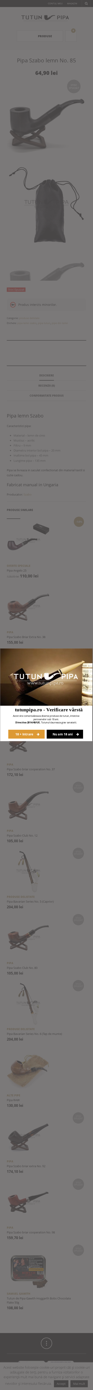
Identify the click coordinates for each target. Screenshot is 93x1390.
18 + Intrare (24, 734)
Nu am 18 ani (63, 734)
